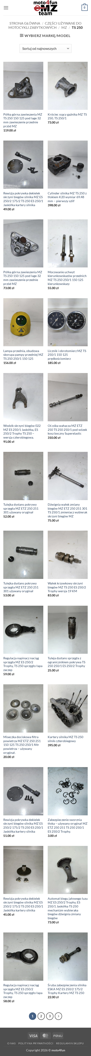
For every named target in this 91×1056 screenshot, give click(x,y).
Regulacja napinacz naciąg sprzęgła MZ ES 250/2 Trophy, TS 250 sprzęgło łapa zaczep (22, 664)
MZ (64, 27)
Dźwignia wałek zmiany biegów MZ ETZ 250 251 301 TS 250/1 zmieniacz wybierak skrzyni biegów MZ (67, 510)
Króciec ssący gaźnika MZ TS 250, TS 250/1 (67, 116)
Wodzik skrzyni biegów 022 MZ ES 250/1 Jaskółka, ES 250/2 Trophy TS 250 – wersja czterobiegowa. (22, 431)
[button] (6, 7)
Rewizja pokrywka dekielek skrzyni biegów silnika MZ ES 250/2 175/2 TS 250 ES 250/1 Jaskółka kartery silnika (23, 199)
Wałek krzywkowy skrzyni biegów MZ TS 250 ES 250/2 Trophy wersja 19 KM (67, 587)
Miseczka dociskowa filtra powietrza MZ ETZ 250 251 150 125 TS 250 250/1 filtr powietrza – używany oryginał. (22, 744)
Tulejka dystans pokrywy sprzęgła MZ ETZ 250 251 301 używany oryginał (20, 508)
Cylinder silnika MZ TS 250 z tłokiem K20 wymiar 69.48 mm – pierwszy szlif (67, 197)
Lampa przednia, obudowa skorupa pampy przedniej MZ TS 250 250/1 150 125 (23, 354)
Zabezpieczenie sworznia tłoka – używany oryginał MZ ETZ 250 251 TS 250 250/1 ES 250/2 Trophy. (67, 825)
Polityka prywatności (35, 1043)
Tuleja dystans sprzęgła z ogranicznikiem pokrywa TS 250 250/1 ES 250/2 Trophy (66, 662)
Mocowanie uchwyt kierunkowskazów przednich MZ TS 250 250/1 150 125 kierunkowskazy (67, 278)
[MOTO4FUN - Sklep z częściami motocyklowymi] (45, 7)
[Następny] (58, 1016)
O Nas (11, 1043)
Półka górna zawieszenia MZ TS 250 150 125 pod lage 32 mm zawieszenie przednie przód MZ (22, 120)
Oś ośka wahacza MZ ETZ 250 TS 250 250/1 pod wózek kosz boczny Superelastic (67, 429)
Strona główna (24, 23)
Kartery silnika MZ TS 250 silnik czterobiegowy (65, 739)
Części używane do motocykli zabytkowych (45, 25)
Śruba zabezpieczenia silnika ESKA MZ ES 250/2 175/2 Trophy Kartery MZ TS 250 (67, 989)
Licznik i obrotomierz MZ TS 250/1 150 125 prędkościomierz (67, 354)
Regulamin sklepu (70, 1043)
